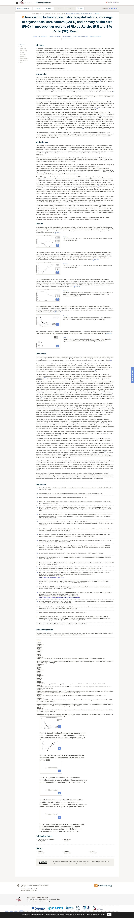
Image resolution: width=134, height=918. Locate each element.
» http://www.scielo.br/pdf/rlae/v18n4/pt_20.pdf (51, 577)
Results (22, 52)
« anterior (48, 8)
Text (21, 46)
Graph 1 (58, 232)
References (22, 56)
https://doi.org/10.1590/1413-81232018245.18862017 (79, 13)
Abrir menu (18, 3)
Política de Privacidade (97, 914)
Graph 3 (77, 286)
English (117, 2)
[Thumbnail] (48, 241)
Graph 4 (58, 312)
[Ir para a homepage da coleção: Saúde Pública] (21, 2)
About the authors (67, 38)
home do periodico (24, 8)
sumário (38, 8)
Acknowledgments (24, 58)
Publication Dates (24, 60)
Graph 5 (109, 333)
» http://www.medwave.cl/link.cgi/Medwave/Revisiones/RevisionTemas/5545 (59, 597)
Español (110, 2)
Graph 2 (96, 259)
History (21, 62)
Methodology (23, 50)
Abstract (22, 44)
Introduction (23, 48)
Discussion (23, 54)
